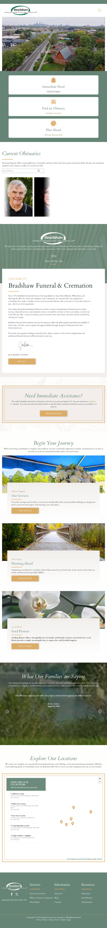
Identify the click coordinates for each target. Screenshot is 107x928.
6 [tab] (60, 733)
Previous (7, 712)
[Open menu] (99, 10)
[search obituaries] (40, 171)
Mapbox (100, 859)
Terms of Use (54, 920)
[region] (53, 818)
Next (100, 712)
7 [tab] (63, 733)
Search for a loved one (53, 113)
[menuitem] (42, 893)
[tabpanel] (53, 698)
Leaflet (68, 859)
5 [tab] (57, 733)
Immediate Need (53, 87)
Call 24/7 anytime (53, 91)
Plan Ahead (53, 130)
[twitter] (16, 894)
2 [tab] (47, 733)
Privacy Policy (41, 920)
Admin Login (65, 920)
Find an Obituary (53, 108)
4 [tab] (53, 733)
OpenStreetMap (81, 859)
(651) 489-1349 (21, 900)
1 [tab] (44, 733)
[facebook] (11, 894)
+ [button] (100, 778)
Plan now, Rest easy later (54, 134)
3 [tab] (50, 733)
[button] (26, 796)
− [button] (100, 781)
